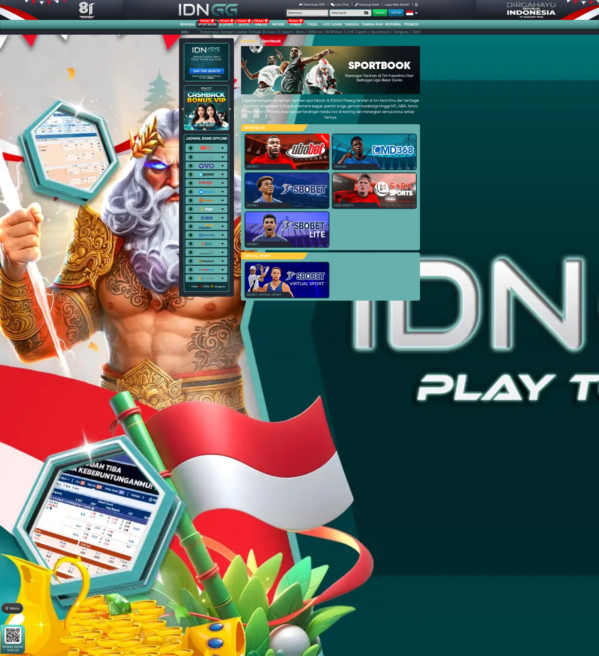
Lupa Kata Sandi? (397, 4)
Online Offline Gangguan (208, 286)
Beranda (187, 24)
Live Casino (332, 24)
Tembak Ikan (372, 24)
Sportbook (207, 24)
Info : (185, 31)
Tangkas (352, 24)
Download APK (314, 4)
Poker (295, 24)
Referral (393, 24)
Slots (244, 24)
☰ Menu (12, 608)
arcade (278, 24)
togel (312, 24)
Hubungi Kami (369, 4)
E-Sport (227, 24)
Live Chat (341, 4)
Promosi (411, 24)
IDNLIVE (261, 24)
